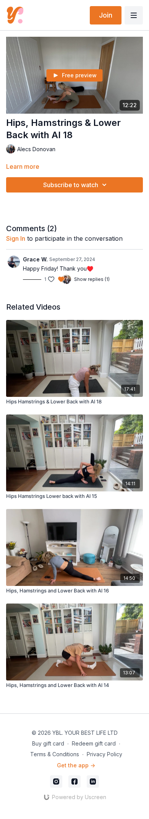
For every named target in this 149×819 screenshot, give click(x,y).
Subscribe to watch (70, 185)
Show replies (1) (92, 279)
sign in (15, 238)
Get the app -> (76, 765)
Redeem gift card (94, 743)
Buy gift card (48, 743)
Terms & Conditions (54, 754)
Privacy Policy (104, 754)
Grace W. (35, 259)
